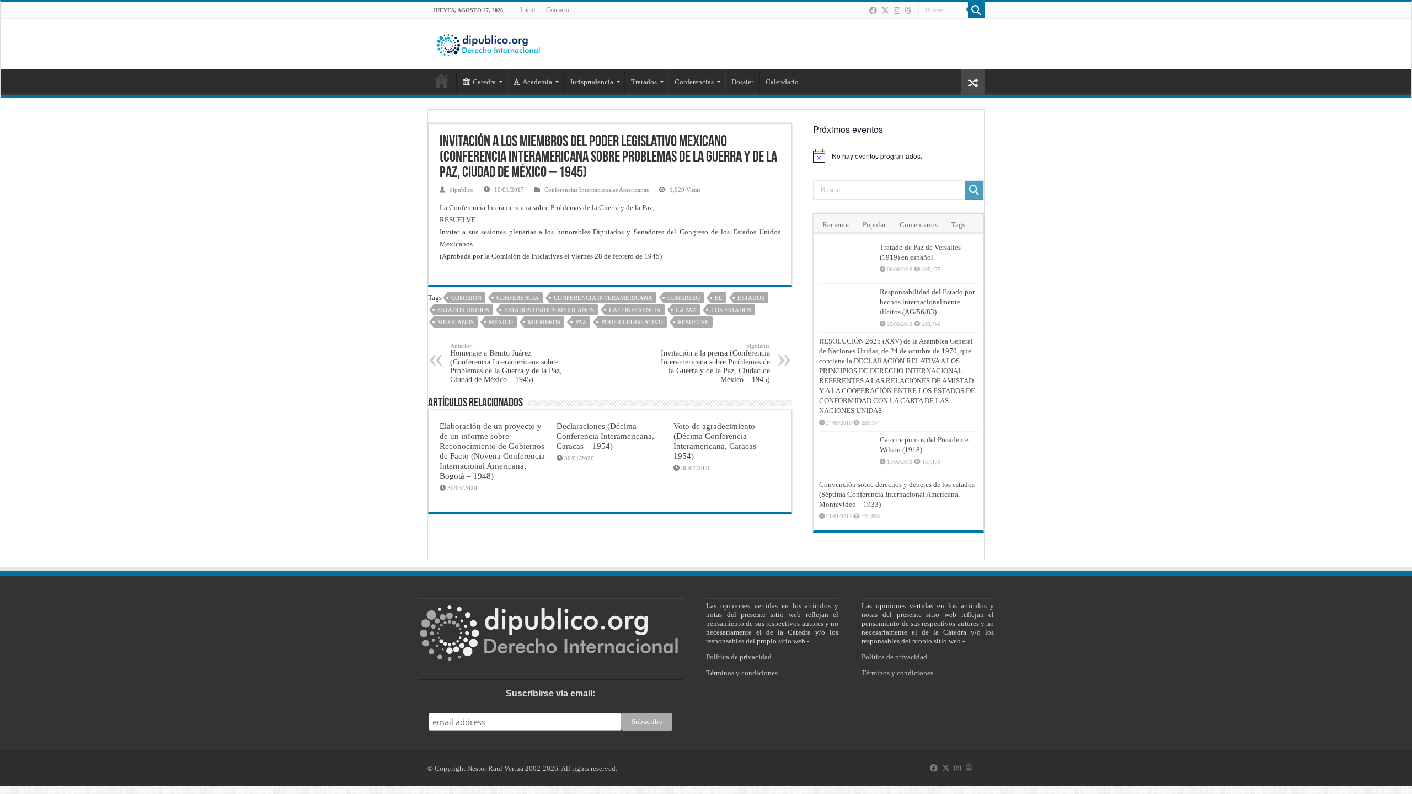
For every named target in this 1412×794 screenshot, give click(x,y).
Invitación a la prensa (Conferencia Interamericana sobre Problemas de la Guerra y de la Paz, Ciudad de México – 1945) (715, 363)
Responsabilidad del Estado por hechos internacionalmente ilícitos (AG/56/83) (927, 302)
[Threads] (907, 10)
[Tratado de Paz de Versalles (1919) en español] (846, 261)
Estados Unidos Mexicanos (549, 310)
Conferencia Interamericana (603, 297)
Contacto (557, 10)
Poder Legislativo (632, 322)
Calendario (782, 82)
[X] (885, 10)
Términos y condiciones (742, 673)
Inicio (527, 10)
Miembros (544, 322)
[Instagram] (896, 10)
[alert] (898, 156)
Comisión (466, 297)
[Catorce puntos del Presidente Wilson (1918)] (846, 454)
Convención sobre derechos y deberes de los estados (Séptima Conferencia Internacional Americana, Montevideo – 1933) (897, 494)
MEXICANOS (455, 322)
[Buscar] (976, 10)
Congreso (683, 297)
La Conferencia (635, 310)
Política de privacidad (739, 657)
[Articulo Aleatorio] (973, 82)
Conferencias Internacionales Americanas (596, 189)
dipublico (462, 189)
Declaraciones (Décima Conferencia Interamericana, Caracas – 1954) (605, 435)
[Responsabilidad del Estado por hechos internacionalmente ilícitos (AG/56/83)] (846, 306)
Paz (580, 322)
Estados (750, 297)
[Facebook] (873, 10)
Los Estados (731, 310)
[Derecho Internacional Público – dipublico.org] (488, 43)
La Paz (686, 310)
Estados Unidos (463, 310)
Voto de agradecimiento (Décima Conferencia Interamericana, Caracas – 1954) (718, 440)
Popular (874, 225)
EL (719, 297)
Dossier (742, 82)
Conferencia (517, 297)
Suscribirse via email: (550, 693)
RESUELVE (693, 322)
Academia (537, 82)
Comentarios (919, 225)
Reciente (835, 225)
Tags (958, 225)
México (501, 322)
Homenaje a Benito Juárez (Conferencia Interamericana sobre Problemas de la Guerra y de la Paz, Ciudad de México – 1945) (506, 363)
